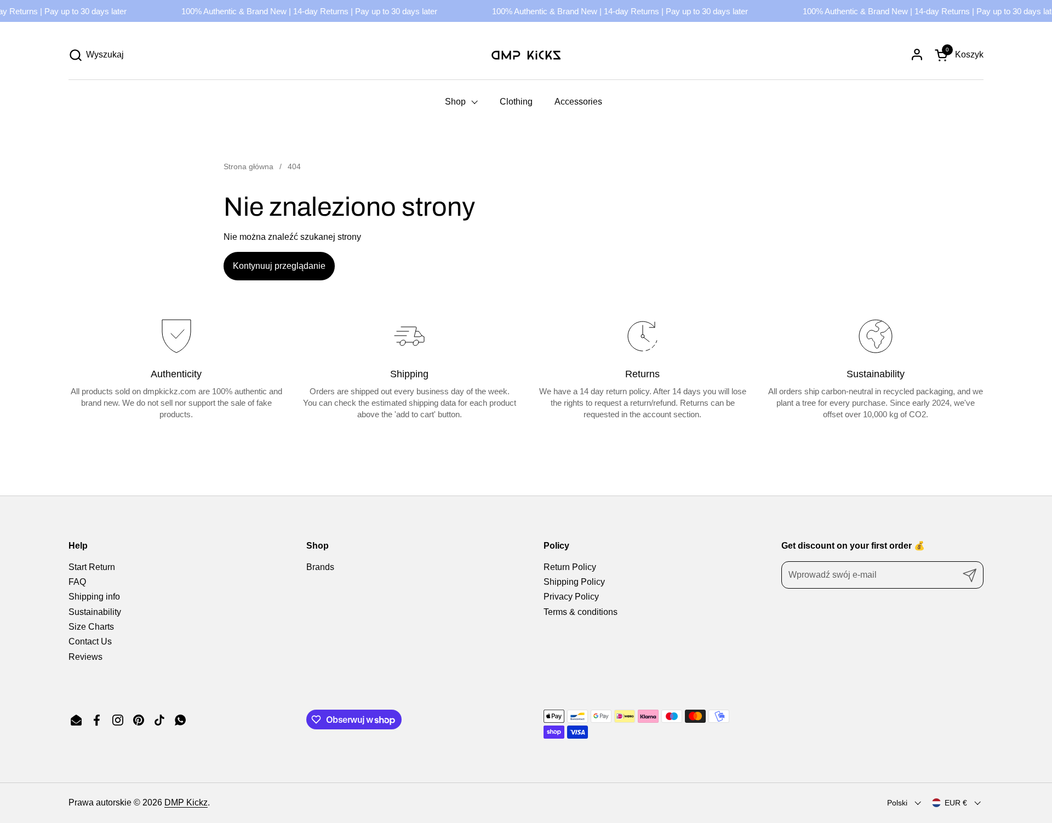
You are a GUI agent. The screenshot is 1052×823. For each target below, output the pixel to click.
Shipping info (94, 596)
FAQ (77, 581)
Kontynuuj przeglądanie (279, 266)
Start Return (91, 567)
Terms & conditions (581, 612)
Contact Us (90, 641)
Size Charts (91, 626)
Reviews (85, 656)
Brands (320, 567)
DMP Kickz (186, 802)
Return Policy (570, 567)
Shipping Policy (574, 581)
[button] (96, 55)
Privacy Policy (571, 596)
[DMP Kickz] (526, 54)
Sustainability (94, 612)
